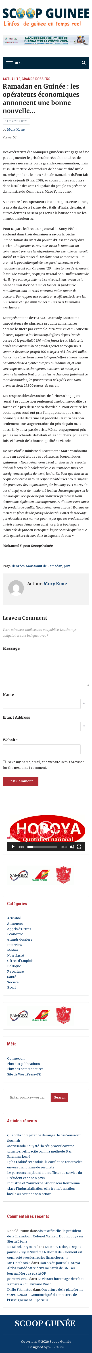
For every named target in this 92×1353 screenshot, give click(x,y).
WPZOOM (56, 1347)
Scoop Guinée (45, 1322)
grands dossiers (36, 79)
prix (67, 566)
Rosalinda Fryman (21, 1247)
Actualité (11, 79)
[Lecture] (13, 847)
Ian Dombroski (19, 1263)
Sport (11, 987)
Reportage (15, 972)
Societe (13, 982)
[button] (46, 830)
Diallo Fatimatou (19, 1290)
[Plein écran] (79, 847)
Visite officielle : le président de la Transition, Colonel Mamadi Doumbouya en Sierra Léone (45, 1236)
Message (11, 648)
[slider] (42, 847)
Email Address (16, 717)
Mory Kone (16, 129)
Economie (15, 934)
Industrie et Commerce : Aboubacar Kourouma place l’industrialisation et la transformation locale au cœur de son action (43, 1188)
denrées (18, 566)
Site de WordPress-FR (24, 1074)
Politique (14, 966)
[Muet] (72, 847)
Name (8, 694)
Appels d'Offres (19, 929)
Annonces (15, 924)
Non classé (15, 956)
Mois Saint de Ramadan (44, 566)
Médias (12, 950)
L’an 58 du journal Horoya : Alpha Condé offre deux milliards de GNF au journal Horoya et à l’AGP (44, 1268)
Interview (14, 945)
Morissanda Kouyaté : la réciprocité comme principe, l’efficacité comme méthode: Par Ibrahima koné (40, 1151)
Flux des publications (23, 1064)
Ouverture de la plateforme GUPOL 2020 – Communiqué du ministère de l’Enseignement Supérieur (45, 1295)
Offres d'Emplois (20, 961)
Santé (11, 977)
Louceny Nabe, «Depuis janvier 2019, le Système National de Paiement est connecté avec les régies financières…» (44, 1252)
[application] (46, 829)
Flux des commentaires (25, 1069)
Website (10, 740)
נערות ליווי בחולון (18, 1279)
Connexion (16, 1058)
